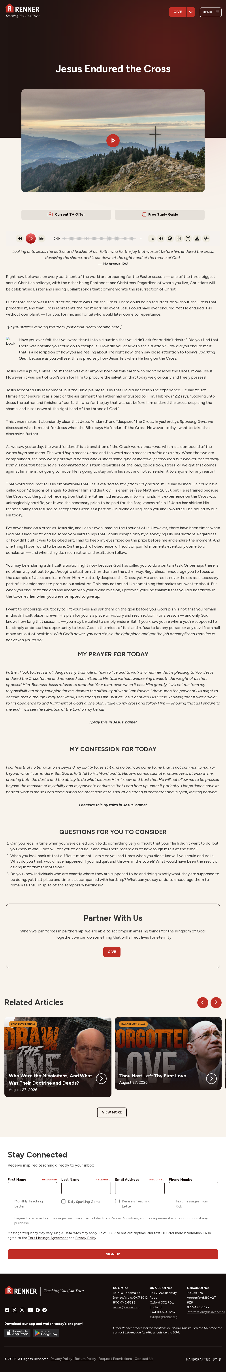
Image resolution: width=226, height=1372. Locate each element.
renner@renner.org (126, 1307)
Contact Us (144, 1359)
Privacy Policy (61, 1359)
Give (177, 12)
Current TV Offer (70, 214)
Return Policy (85, 1359)
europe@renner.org (163, 1317)
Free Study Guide (163, 214)
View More (112, 1112)
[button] (113, 140)
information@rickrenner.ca (206, 1312)
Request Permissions (115, 1359)
